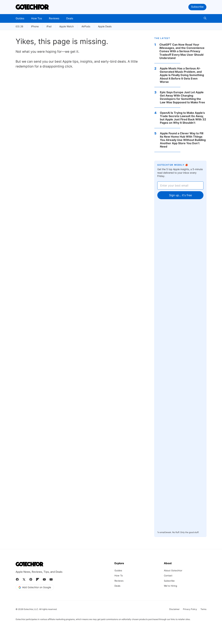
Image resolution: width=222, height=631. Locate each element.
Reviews (54, 18)
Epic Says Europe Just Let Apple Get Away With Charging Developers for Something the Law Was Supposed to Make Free (182, 97)
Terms (203, 609)
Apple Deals (105, 26)
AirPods (86, 26)
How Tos (36, 18)
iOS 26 (19, 26)
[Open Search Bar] (205, 18)
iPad (49, 26)
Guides (20, 18)
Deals (69, 18)
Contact (168, 575)
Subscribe (197, 6)
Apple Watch (66, 26)
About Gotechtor (173, 570)
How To (118, 575)
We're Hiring (170, 585)
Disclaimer (174, 609)
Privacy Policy (190, 609)
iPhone (35, 26)
